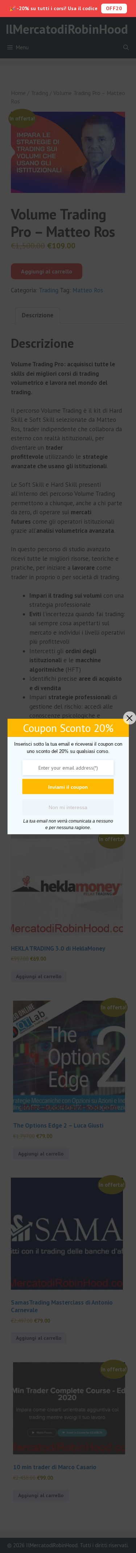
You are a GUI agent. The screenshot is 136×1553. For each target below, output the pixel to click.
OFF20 (114, 8)
